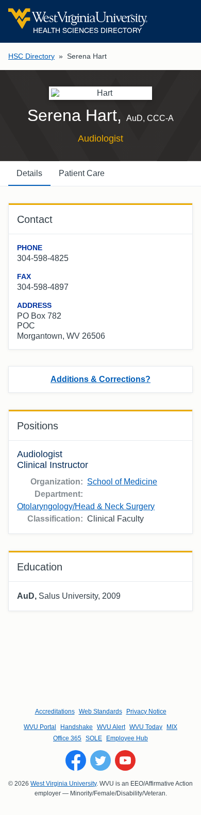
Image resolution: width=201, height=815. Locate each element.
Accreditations (55, 711)
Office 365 (67, 738)
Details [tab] (29, 173)
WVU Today (145, 727)
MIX (171, 727)
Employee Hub (127, 738)
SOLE (94, 738)
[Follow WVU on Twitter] (100, 760)
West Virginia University (63, 783)
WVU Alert (111, 727)
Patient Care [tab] (82, 173)
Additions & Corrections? (100, 379)
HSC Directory (31, 56)
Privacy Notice (146, 711)
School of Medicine (122, 481)
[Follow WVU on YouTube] (125, 760)
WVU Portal (40, 727)
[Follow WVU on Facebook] (75, 760)
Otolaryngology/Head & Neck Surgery (86, 506)
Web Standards (100, 711)
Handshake (76, 727)
